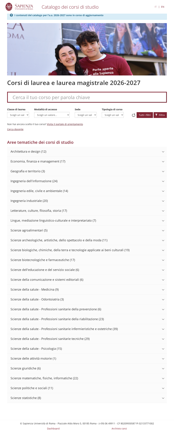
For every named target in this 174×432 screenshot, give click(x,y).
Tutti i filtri (145, 115)
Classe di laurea (16, 109)
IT (156, 6)
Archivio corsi (119, 428)
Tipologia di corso (112, 109)
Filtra (161, 115)
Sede (77, 109)
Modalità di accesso (45, 109)
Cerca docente (15, 129)
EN (162, 6)
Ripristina (133, 113)
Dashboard (53, 428)
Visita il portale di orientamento (65, 124)
